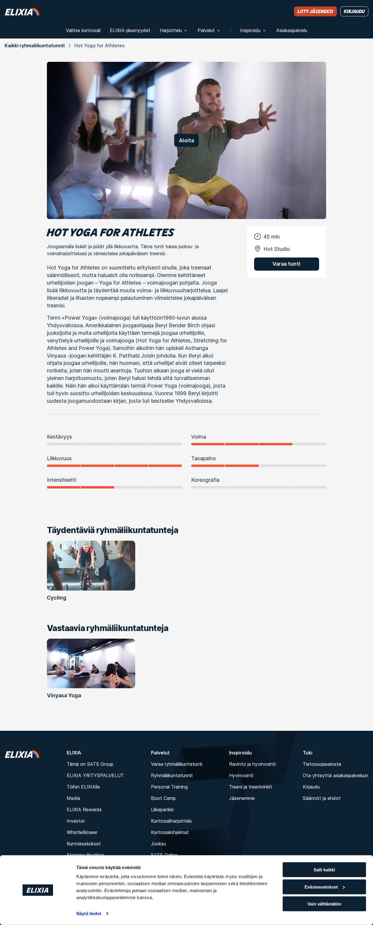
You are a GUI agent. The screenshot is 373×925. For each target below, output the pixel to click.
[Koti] (22, 11)
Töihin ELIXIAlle (83, 787)
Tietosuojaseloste (322, 764)
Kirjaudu (311, 787)
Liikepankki (162, 809)
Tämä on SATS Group (90, 764)
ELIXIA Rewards (84, 809)
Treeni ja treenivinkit (250, 787)
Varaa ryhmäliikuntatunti (176, 764)
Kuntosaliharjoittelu (171, 821)
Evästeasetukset (321, 886)
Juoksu (158, 844)
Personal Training (169, 787)
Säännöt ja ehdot (322, 798)
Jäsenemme (242, 798)
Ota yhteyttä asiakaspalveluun (335, 775)
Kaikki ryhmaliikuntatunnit (35, 45)
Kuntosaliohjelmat (170, 832)
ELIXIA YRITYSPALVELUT (95, 775)
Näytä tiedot (88, 913)
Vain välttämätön (324, 903)
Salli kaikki (324, 869)
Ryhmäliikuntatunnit (172, 775)
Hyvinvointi (241, 775)
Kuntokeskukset (84, 844)
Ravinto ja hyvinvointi (252, 764)
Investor (76, 821)
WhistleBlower (82, 832)
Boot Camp (163, 798)
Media (73, 798)
